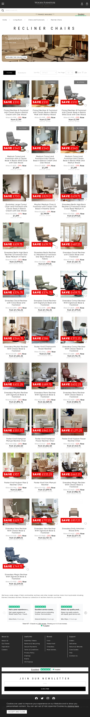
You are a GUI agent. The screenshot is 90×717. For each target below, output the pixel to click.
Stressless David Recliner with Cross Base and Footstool (16, 303)
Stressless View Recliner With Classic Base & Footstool (16, 531)
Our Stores (5, 643)
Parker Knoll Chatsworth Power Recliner (45, 348)
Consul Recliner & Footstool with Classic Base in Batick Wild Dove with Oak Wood (74, 112)
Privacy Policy (29, 653)
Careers (4, 649)
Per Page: (62, 72)
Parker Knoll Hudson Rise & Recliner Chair (16, 484)
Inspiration (5, 646)
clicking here (73, 706)
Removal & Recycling (32, 643)
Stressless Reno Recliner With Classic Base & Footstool (74, 395)
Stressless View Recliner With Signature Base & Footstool (45, 531)
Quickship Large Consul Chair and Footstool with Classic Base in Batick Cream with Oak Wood (16, 207)
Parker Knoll (51, 643)
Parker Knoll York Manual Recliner (45, 484)
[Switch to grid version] (76, 73)
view (16, 151)
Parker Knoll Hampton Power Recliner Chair (45, 440)
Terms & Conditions (31, 649)
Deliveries (73, 643)
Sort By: (37, 72)
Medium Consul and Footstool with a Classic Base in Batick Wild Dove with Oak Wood (16, 159)
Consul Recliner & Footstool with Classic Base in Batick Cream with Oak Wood (16, 112)
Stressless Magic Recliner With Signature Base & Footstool (16, 576)
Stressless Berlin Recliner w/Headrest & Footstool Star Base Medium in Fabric (45, 255)
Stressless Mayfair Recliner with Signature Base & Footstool (16, 395)
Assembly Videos (30, 640)
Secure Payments (30, 646)
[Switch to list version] (83, 73)
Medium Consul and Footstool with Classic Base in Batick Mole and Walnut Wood (74, 159)
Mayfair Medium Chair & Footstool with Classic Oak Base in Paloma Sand (45, 206)
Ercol (48, 640)
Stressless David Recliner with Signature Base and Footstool (45, 303)
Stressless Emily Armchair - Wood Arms (74, 530)
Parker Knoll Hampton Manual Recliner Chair (16, 440)
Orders (71, 640)
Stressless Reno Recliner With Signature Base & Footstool (45, 395)
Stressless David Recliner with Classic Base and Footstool (74, 254)
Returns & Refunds (76, 646)
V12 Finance (28, 662)
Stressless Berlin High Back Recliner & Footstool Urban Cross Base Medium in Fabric (74, 207)
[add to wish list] (27, 105)
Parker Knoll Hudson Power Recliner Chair (74, 440)
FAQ (70, 653)
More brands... (52, 649)
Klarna (26, 659)
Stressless (50, 646)
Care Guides (73, 649)
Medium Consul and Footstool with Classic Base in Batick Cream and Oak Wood (45, 159)
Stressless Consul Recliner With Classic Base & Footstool (73, 349)
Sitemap (27, 656)
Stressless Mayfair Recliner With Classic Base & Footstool (16, 349)
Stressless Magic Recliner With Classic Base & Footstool (74, 485)
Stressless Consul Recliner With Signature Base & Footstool (73, 303)
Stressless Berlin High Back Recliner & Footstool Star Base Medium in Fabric (16, 254)
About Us (5, 640)
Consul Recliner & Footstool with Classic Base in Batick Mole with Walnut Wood (45, 112)
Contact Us (73, 656)
